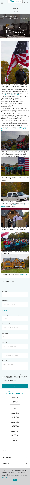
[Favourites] (25, 2)
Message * (4, 360)
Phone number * (6, 323)
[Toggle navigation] (2, 3)
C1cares (16, 16)
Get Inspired (7, 457)
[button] (22, 2)
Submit (15, 386)
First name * (5, 291)
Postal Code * (5, 342)
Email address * (5, 333)
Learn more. (5, 477)
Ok (15, 479)
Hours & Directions (15, 404)
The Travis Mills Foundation (13, 94)
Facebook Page (23, 274)
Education (6, 463)
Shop (4, 451)
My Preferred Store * (7, 352)
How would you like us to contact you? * (11, 315)
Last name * (4, 300)
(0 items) (27, 2)
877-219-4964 (15, 11)
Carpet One (4, 16)
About (10, 16)
